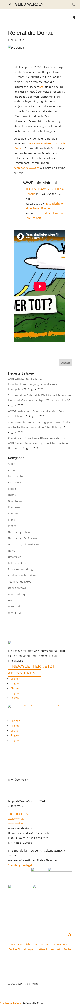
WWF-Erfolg (15, 612)
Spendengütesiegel (20, 865)
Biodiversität (16, 476)
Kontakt (55, 949)
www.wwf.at (15, 823)
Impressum (41, 944)
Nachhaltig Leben (19, 532)
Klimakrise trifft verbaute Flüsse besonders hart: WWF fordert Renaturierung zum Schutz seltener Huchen (38, 443)
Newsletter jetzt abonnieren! (31, 669)
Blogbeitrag (15, 482)
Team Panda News (19, 581)
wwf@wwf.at (16, 818)
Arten (11, 470)
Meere (12, 526)
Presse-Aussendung (20, 569)
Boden (12, 488)
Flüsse (12, 495)
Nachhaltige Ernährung (22, 538)
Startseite (6, 1003)
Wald (11, 600)
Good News (15, 501)
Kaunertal (14, 513)
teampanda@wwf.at (26, 168)
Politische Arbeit (18, 563)
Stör (41, 87)
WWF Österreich (20, 944)
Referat (17, 1003)
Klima (11, 519)
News (11, 550)
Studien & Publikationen (23, 575)
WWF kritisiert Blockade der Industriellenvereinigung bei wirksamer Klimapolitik (32, 384)
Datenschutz (59, 944)
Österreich (14, 557)
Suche (67, 949)
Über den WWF (17, 588)
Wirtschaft (14, 606)
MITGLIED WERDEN (25, 4)
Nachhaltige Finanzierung (24, 544)
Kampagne (14, 507)
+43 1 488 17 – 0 (18, 813)
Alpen (11, 464)
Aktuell (42, 949)
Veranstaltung (16, 594)
